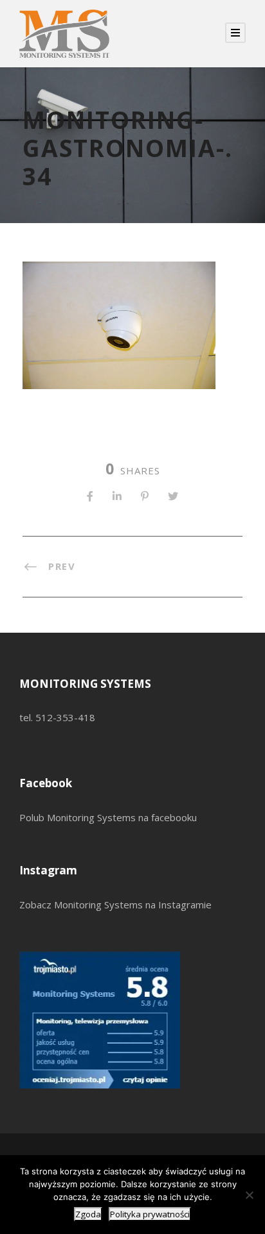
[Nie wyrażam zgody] (248, 1194)
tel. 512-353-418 (57, 717)
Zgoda (88, 1214)
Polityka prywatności (150, 1214)
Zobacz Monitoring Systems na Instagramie (115, 904)
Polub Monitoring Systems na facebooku (108, 817)
